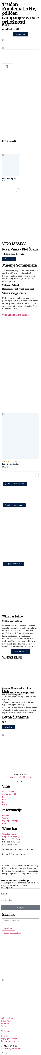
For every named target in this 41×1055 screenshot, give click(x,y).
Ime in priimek (8, 888)
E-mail (4, 894)
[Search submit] (4, 925)
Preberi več (18, 190)
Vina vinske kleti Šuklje (15, 314)
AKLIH (28, 854)
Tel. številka (6, 900)
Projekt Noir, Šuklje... (10, 464)
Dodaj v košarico (37, 475)
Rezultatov (8, 928)
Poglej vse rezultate (12, 933)
